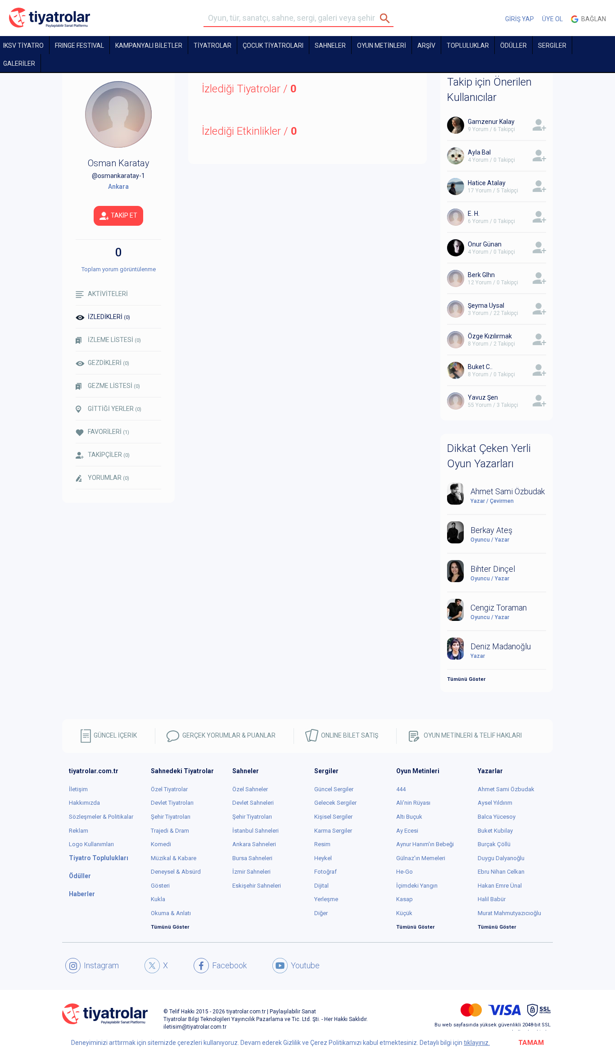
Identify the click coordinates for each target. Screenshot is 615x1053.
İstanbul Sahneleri (255, 830)
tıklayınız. (477, 1042)
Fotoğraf (325, 871)
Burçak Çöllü (494, 844)
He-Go (404, 871)
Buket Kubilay (495, 830)
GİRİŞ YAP (519, 19)
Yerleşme (326, 899)
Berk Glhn (481, 274)
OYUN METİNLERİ (381, 45)
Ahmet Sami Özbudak (506, 789)
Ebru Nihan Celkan (501, 871)
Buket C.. (480, 366)
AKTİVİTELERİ (108, 293)
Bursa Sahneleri (252, 858)
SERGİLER (552, 45)
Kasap (404, 899)
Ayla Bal (479, 152)
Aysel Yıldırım (495, 802)
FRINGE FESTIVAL (79, 45)
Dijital (321, 885)
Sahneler (330, 45)
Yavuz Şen (483, 397)
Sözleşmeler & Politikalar (101, 816)
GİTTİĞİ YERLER (114, 408)
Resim (322, 844)
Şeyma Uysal (486, 305)
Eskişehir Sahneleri (256, 885)
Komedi (161, 844)
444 (401, 789)
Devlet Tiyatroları (172, 802)
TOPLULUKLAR (468, 45)
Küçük (404, 913)
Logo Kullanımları (91, 844)
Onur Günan (485, 244)
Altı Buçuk (409, 816)
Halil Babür (492, 899)
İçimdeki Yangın (417, 885)
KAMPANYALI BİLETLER (148, 45)
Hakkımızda (84, 802)
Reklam (78, 830)
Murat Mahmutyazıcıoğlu (509, 913)
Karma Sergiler (333, 830)
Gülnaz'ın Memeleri (420, 858)
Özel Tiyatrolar (169, 789)
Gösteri (160, 885)
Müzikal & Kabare (173, 858)
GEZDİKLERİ (108, 362)
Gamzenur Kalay (491, 121)
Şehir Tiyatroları (170, 816)
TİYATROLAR (212, 45)
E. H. (473, 213)
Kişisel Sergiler (333, 816)
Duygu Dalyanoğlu (501, 858)
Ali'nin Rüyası (413, 802)
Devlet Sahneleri (253, 802)
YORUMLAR (108, 477)
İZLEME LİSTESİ (114, 339)
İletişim (78, 789)
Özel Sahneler (250, 789)
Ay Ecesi (407, 830)
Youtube (305, 965)
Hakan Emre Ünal (500, 885)
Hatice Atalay (487, 183)
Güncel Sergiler (333, 789)
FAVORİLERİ (108, 431)
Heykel (323, 858)
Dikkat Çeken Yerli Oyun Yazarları (489, 456)
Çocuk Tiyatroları (273, 45)
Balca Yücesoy (497, 816)
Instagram (101, 965)
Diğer (321, 913)
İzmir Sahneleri (251, 871)
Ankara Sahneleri (254, 844)
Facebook (229, 965)
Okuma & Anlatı (171, 913)
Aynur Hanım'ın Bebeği (425, 844)
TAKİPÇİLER (109, 454)
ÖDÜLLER (513, 45)
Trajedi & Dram (170, 830)
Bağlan (592, 19)
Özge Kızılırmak (490, 336)
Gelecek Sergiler (335, 802)
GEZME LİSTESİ (114, 385)
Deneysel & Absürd (176, 871)
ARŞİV (426, 45)
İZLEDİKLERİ (109, 316)
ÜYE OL (552, 19)
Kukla (158, 899)
